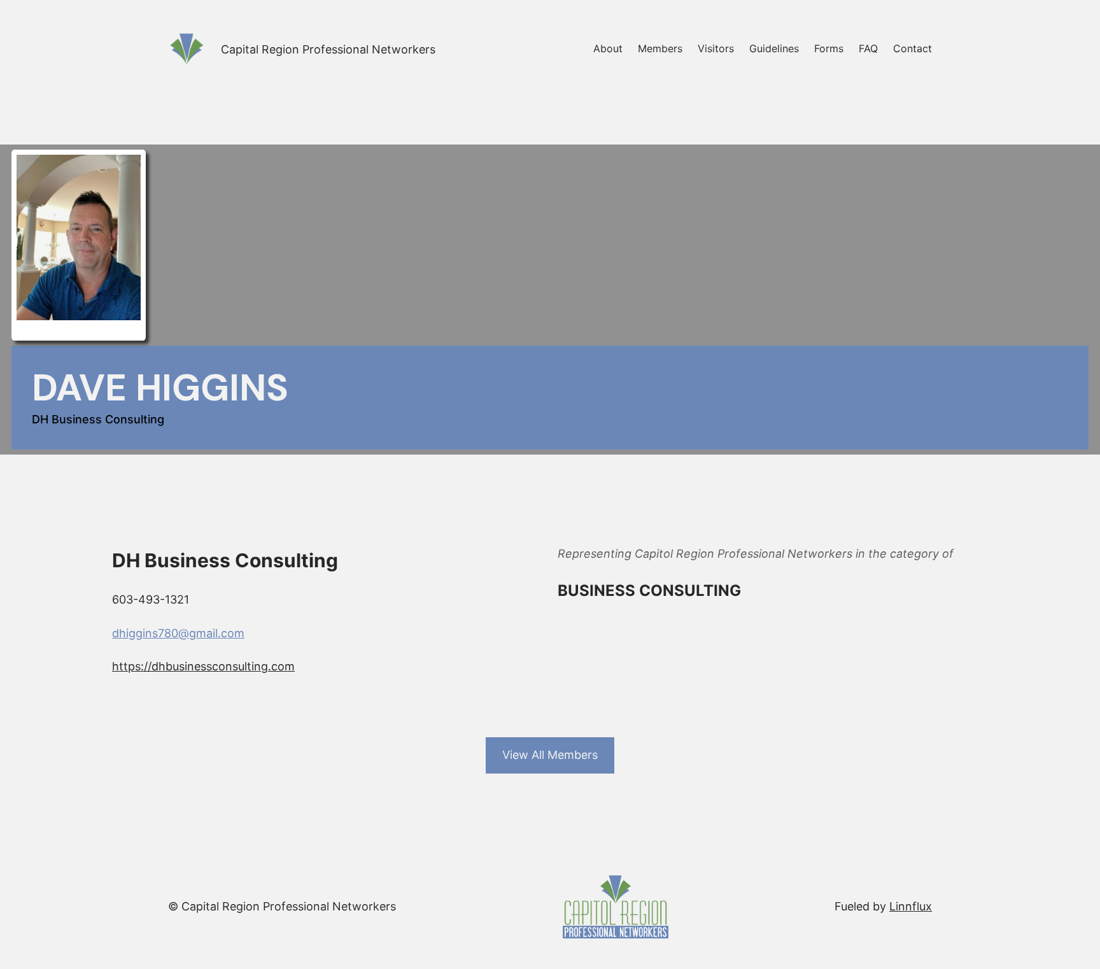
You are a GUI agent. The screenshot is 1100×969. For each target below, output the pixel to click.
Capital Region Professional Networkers (328, 49)
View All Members (550, 754)
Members (660, 48)
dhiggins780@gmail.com (178, 633)
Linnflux (910, 906)
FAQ (868, 48)
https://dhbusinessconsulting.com (203, 666)
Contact (912, 48)
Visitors (716, 48)
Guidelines (774, 48)
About (608, 48)
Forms (828, 48)
